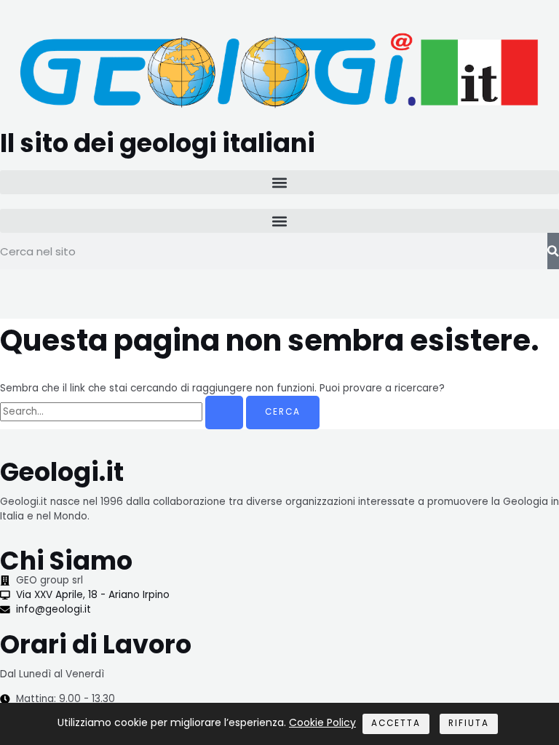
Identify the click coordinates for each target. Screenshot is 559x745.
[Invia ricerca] (224, 412)
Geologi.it (62, 472)
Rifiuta (468, 723)
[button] (279, 182)
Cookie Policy (322, 722)
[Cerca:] (123, 411)
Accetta (396, 723)
